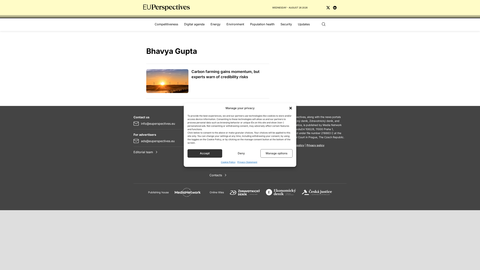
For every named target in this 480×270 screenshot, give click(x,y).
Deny (241, 153)
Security (286, 24)
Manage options (276, 153)
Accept (205, 153)
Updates (304, 24)
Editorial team (143, 152)
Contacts (215, 175)
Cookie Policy (228, 161)
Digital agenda (194, 24)
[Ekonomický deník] (281, 192)
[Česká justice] (317, 192)
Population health (262, 24)
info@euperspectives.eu (158, 123)
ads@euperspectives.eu (158, 141)
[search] (324, 24)
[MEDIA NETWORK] (188, 192)
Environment (235, 24)
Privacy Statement (247, 161)
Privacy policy (315, 145)
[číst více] (167, 81)
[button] (290, 108)
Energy (215, 24)
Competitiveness (166, 24)
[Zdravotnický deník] (245, 192)
